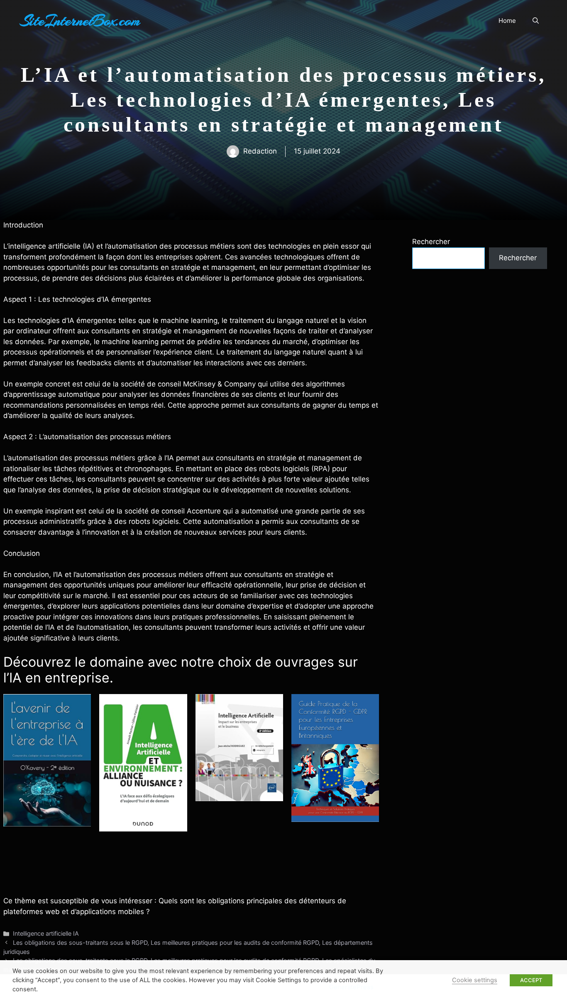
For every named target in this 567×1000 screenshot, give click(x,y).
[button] (535, 20)
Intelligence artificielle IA (46, 933)
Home (507, 20)
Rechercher (431, 241)
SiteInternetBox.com (80, 20)
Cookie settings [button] (474, 980)
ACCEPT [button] (531, 980)
